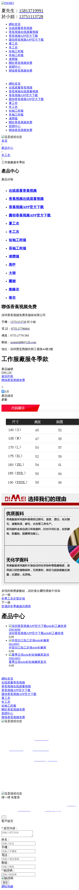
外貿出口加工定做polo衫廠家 (27, 647)
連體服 (13, 59)
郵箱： (5, 862)
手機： (5, 847)
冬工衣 (13, 47)
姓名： (5, 839)
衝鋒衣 (14, 289)
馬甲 (12, 265)
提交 (5, 882)
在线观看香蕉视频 (20, 28)
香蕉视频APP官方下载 (23, 35)
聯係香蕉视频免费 (20, 70)
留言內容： (9, 828)
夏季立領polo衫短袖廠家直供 (27, 661)
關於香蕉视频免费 (20, 62)
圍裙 (12, 281)
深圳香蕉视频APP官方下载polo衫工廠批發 (36, 633)
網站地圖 (7, 886)
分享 (7, 391)
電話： (5, 854)
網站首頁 (15, 24)
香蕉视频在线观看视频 (23, 32)
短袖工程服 (16, 51)
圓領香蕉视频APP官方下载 (26, 39)
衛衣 (12, 297)
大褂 (12, 273)
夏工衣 (13, 43)
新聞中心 (15, 66)
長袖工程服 (16, 55)
